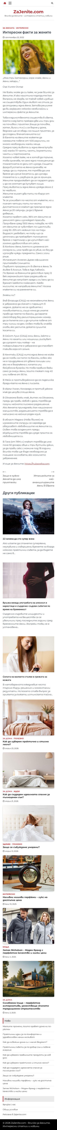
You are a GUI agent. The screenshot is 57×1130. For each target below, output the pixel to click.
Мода (6, 947)
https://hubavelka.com (37, 463)
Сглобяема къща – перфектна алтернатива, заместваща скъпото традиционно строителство (26, 1006)
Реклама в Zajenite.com (14, 1114)
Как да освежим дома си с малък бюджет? (25, 1042)
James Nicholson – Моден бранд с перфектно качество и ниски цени (24, 951)
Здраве (7, 844)
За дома (7, 738)
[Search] (52, 3)
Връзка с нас (9, 1104)
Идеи (17, 791)
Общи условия (10, 1109)
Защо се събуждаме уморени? (21, 847)
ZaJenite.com (28, 11)
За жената (8, 28)
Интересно (22, 28)
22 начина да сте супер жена (18, 538)
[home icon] (5, 3)
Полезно (19, 738)
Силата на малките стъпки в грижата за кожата (25, 678)
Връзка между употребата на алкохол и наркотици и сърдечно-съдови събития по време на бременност (26, 606)
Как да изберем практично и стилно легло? (26, 1063)
